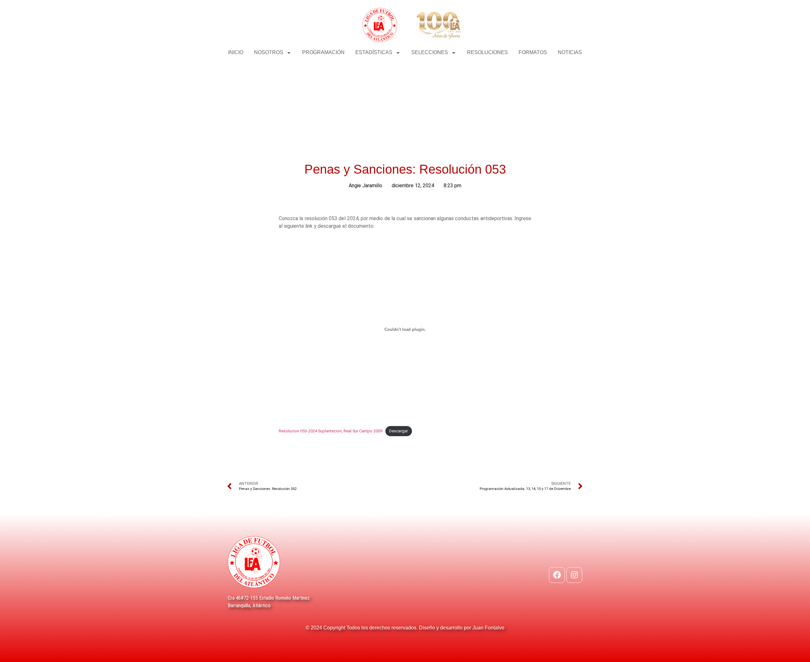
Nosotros (268, 52)
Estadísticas (373, 52)
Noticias (570, 52)
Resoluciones (487, 52)
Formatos (533, 52)
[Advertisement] (405, 107)
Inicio (235, 52)
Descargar (398, 431)
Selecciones (429, 52)
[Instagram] (574, 575)
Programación (323, 52)
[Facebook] (557, 575)
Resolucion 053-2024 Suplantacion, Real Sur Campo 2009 (330, 431)
